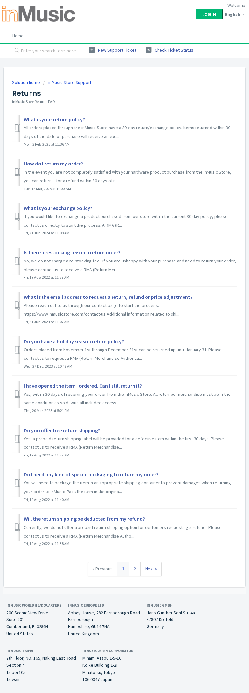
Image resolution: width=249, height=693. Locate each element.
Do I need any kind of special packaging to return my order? (91, 474)
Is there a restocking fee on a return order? (72, 252)
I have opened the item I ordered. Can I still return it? (83, 386)
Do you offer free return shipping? (62, 430)
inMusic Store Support (69, 82)
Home (18, 36)
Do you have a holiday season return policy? (74, 341)
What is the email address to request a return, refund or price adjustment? (108, 297)
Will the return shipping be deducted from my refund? (84, 519)
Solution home (26, 82)
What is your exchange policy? (58, 208)
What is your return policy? (54, 119)
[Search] (15, 50)
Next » (151, 569)
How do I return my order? (53, 163)
